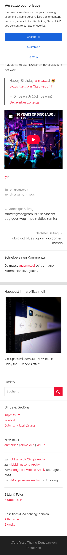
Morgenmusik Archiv (25, 480)
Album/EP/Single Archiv (28, 459)
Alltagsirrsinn (13, 519)
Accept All (33, 36)
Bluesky (9, 524)
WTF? (41, 445)
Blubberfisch (13, 500)
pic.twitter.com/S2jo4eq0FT (31, 86)
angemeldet (26, 265)
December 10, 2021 (24, 102)
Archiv (35, 464)
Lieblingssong (20, 464)
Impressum (12, 415)
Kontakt (9, 420)
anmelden (11, 445)
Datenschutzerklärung (19, 425)
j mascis (30, 194)
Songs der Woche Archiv (28, 470)
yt (6, 177)
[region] (33, 32)
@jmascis (42, 80)
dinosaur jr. (16, 194)
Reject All (33, 56)
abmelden (27, 445)
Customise (33, 46)
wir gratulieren (19, 189)
